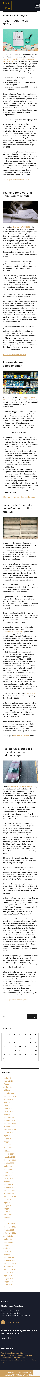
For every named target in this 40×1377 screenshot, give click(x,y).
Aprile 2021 (7, 1248)
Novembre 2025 (9, 1096)
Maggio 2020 (8, 1282)
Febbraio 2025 (8, 1115)
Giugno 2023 (8, 1169)
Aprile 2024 (7, 1145)
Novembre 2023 (9, 1160)
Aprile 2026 (7, 1087)
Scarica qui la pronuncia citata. (14, 354)
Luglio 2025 (7, 1102)
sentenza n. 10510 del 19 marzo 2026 (22, 787)
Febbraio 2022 (8, 1218)
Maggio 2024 (8, 1142)
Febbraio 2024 (8, 1151)
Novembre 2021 (9, 1227)
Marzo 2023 (8, 1178)
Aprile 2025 (7, 1109)
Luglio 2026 (7, 1078)
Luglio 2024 (7, 1136)
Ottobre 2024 (8, 1127)
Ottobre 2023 (8, 1163)
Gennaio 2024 (8, 1154)
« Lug (3, 1062)
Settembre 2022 (9, 1197)
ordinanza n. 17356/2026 (20, 227)
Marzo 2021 (8, 1251)
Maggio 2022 (8, 1209)
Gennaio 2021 (8, 1257)
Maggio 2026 (8, 1084)
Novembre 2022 (9, 1191)
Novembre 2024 (9, 1124)
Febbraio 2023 (8, 1181)
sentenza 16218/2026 (21, 736)
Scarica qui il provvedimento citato (16, 180)
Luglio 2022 (7, 1203)
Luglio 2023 (7, 1166)
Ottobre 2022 (8, 1194)
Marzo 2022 (8, 1215)
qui (10, 1338)
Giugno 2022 (8, 1206)
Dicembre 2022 (9, 1188)
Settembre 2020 (9, 1270)
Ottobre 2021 (8, 1230)
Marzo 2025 (8, 1112)
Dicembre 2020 (9, 1260)
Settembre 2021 (9, 1233)
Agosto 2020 (8, 1273)
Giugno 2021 (8, 1242)
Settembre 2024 (9, 1130)
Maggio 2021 (8, 1245)
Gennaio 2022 (8, 1221)
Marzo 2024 (8, 1148)
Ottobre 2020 (8, 1267)
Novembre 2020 (9, 1264)
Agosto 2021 (8, 1236)
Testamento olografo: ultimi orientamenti (17, 194)
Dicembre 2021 (9, 1224)
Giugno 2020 (8, 1279)
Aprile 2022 (7, 1212)
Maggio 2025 (8, 1105)
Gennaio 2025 (8, 1118)
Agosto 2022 (8, 1200)
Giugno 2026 (8, 1081)
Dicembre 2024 (9, 1121)
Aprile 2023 (7, 1175)
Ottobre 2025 (8, 1099)
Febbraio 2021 (8, 1254)
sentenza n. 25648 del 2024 (13, 632)
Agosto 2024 (8, 1133)
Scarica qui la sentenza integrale (15, 1000)
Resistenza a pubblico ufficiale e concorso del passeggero (17, 752)
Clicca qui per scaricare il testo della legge (19, 497)
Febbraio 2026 (8, 1090)
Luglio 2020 (7, 1276)
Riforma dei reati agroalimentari (14, 364)
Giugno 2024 (8, 1139)
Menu (37, 6)
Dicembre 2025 (9, 1093)
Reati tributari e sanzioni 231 (16, 22)
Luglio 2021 (7, 1239)
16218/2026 (30, 694)
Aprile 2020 (7, 1285)
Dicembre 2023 (9, 1157)
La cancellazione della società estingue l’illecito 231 (17, 509)
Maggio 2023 (8, 1172)
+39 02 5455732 (12, 1322)
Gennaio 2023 (8, 1184)
